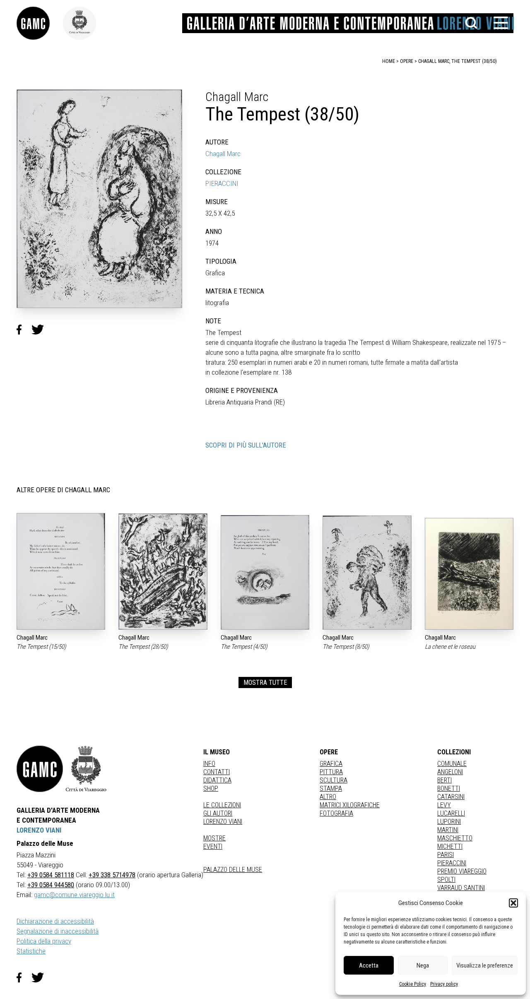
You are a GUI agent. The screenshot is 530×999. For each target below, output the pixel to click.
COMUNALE (452, 764)
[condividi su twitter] (41, 330)
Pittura (331, 772)
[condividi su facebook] (24, 330)
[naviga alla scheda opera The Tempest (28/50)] (163, 571)
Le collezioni (222, 805)
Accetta (368, 965)
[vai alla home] (40, 769)
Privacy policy (444, 984)
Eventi (212, 846)
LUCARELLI (451, 813)
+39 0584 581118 (50, 875)
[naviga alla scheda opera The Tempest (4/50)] (265, 572)
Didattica (217, 780)
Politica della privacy (44, 941)
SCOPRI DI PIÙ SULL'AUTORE (245, 445)
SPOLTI (446, 879)
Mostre (214, 838)
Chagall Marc (223, 153)
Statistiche (31, 951)
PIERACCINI (221, 183)
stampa (331, 788)
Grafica (331, 764)
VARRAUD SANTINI (461, 888)
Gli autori (217, 813)
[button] (513, 903)
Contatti (216, 772)
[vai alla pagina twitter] (41, 977)
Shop (210, 788)
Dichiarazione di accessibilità (55, 921)
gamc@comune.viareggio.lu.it (74, 895)
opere (406, 61)
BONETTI (448, 788)
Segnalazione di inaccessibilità (58, 931)
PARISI (445, 855)
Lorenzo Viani (222, 822)
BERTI (444, 780)
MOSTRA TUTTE (265, 682)
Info (209, 764)
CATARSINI (451, 797)
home (388, 61)
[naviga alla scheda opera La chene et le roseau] (469, 573)
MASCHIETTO (454, 838)
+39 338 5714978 (112, 875)
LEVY (444, 805)
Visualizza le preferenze (484, 965)
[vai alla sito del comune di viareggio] (86, 769)
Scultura (333, 780)
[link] (40, 23)
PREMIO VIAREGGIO (462, 871)
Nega (423, 965)
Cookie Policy (412, 984)
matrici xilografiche (350, 805)
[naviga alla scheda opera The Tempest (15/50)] (61, 571)
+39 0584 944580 (50, 885)
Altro (328, 797)
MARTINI (447, 830)
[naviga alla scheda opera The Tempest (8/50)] (367, 572)
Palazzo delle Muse (232, 870)
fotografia (336, 813)
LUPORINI (449, 822)
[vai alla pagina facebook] (24, 977)
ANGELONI (450, 772)
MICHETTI (450, 846)
